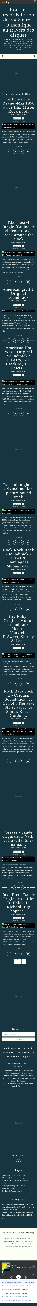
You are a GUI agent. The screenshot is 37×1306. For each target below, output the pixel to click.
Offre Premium (8, 1246)
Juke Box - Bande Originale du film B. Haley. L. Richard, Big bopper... (18, 902)
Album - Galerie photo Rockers (13, 1175)
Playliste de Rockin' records (12, 1191)
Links (4, 1183)
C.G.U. (14, 1243)
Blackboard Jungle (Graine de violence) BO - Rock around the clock (18, 230)
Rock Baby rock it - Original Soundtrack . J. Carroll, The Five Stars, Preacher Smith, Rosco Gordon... (18, 703)
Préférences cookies (18, 1249)
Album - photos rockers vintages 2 (14, 1178)
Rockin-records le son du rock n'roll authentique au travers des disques (18, 22)
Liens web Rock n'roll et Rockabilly (15, 1180)
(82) (18, 1212)
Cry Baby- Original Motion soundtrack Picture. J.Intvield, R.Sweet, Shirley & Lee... (18, 628)
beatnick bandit (22, 1083)
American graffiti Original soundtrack (19, 293)
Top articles (24, 1241)
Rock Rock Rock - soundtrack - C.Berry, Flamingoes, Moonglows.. (18, 558)
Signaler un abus (6, 1243)
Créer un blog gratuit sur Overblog (10, 1241)
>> (24, 962)
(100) (18, 1204)
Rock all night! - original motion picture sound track (18, 490)
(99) (18, 1207)
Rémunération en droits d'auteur (26, 1243)
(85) (10, 1210)
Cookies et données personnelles (22, 1246)
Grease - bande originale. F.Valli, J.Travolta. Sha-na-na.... (18, 838)
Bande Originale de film (18, 114)
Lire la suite (18, 146)
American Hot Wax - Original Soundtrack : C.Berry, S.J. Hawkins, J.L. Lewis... (18, 357)
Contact (31, 1241)
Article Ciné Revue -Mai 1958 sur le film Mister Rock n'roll (18, 105)
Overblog (30, 1233)
